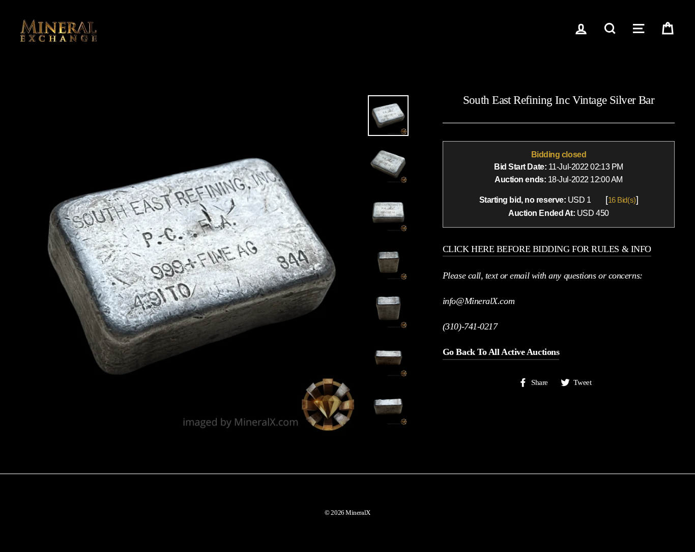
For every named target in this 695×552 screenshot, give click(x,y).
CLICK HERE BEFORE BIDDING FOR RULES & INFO (547, 249)
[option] (190, 265)
